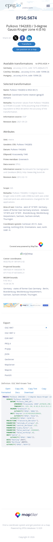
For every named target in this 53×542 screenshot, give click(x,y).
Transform (26, 44)
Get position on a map (26, 49)
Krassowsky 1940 (20, 154)
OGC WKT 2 (10, 333)
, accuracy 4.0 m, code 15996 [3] (22, 75)
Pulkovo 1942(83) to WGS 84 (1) (24, 90)
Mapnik (8, 370)
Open (7, 388)
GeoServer (9, 359)
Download (28, 392)
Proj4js (8, 349)
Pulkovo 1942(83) (24, 144)
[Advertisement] (26, 481)
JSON (7, 354)
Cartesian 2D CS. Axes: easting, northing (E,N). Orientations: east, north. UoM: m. (25, 227)
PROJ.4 (8, 343)
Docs (17, 392)
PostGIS (8, 375)
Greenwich (24, 159)
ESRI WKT (9, 338)
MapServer (10, 364)
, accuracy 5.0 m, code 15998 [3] (26, 71)
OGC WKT (9, 327)
